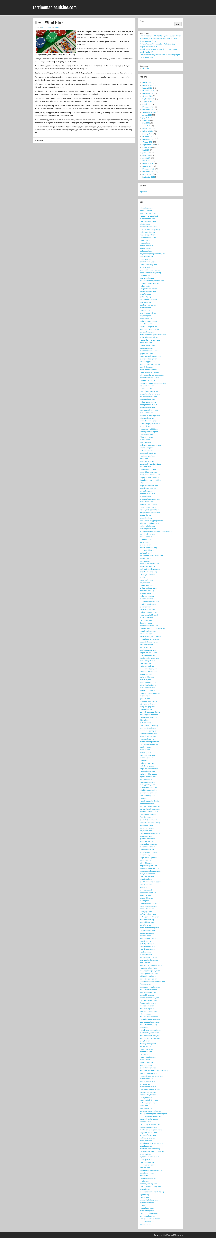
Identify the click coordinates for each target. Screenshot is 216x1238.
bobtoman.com (145, 310)
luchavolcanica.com (147, 828)
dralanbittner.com (146, 450)
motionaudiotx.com (147, 1202)
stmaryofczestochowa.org (149, 725)
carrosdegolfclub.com (147, 380)
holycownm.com (146, 830)
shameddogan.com (147, 922)
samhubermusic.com (147, 1221)
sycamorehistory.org (147, 1065)
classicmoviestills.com (148, 604)
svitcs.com (143, 887)
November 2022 (148, 171)
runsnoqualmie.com (147, 1006)
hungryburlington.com (148, 739)
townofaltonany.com (147, 795)
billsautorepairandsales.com (150, 1124)
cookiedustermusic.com (148, 820)
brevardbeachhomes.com (149, 391)
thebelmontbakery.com (148, 264)
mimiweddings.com (147, 1210)
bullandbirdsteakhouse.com (150, 1019)
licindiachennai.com (147, 218)
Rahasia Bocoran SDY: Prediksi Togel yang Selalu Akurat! (160, 36)
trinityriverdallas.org (147, 550)
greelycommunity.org (147, 690)
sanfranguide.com (146, 617)
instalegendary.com (147, 278)
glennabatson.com (146, 647)
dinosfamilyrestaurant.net (149, 372)
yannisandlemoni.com (148, 453)
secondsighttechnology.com (150, 499)
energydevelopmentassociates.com (153, 383)
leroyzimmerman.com (148, 1173)
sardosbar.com (145, 440)
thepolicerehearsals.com (149, 631)
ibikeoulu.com (145, 720)
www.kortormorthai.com (148, 989)
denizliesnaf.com (146, 879)
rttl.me (142, 1205)
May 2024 (146, 123)
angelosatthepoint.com (148, 865)
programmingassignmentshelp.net (152, 253)
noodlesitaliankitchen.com (149, 283)
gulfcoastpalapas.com (148, 914)
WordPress (166, 1235)
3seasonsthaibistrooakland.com (151, 555)
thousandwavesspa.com (148, 844)
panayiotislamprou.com (148, 326)
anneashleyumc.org (147, 995)
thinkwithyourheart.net (148, 421)
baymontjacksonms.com (149, 793)
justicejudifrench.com (148, 728)
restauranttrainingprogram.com (151, 520)
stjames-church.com (147, 704)
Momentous (178, 1235)
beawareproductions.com (149, 714)
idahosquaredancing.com (149, 431)
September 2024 (148, 112)
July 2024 (145, 117)
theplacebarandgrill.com (149, 857)
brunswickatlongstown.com (150, 741)
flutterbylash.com (146, 1159)
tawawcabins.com (146, 434)
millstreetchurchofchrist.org (150, 1148)
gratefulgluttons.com (147, 593)
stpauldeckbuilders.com (148, 1000)
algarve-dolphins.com (148, 776)
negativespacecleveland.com (150, 801)
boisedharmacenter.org (148, 572)
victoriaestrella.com (147, 841)
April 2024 (146, 126)
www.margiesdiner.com (148, 1011)
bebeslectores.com (146, 367)
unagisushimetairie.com (148, 289)
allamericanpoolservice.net (150, 523)
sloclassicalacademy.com (149, 642)
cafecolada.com (145, 607)
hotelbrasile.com (146, 342)
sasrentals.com (145, 496)
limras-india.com (146, 210)
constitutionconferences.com (150, 882)
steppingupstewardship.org (150, 1038)
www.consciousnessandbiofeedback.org (154, 1070)
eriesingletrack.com (147, 461)
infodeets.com (145, 224)
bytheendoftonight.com (148, 588)
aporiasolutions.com (147, 909)
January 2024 (147, 134)
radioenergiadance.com (148, 321)
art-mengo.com (145, 752)
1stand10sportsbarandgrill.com (151, 480)
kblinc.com (144, 458)
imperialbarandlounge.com (150, 415)
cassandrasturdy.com (147, 599)
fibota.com (144, 1105)
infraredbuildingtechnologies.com (152, 375)
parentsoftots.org (146, 925)
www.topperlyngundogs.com (150, 971)
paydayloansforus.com (148, 262)
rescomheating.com (147, 1208)
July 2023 (145, 150)
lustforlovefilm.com (147, 677)
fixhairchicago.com (147, 876)
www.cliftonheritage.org (148, 1024)
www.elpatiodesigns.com (149, 1100)
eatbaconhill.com (146, 251)
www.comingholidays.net (149, 615)
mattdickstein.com (146, 941)
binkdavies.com (145, 663)
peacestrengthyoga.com (149, 979)
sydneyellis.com (145, 515)
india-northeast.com (147, 399)
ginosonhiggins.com (147, 782)
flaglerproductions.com (148, 652)
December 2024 (148, 107)
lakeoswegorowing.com (148, 1184)
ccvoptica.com (145, 1041)
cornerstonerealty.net (148, 1068)
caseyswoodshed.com (147, 874)
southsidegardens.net (147, 1081)
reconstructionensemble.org (150, 822)
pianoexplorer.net (146, 1078)
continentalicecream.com (149, 658)
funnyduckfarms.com (147, 1165)
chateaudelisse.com (147, 332)
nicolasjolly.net (145, 679)
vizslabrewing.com (146, 448)
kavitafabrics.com (146, 825)
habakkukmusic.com (147, 949)
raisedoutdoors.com (147, 418)
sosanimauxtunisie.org (148, 313)
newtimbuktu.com (146, 245)
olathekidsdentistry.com (148, 472)
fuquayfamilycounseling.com (150, 1186)
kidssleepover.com (146, 256)
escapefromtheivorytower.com (151, 394)
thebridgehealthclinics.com (149, 917)
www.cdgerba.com (146, 1108)
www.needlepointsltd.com (149, 1016)
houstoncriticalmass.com (149, 626)
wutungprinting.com (147, 785)
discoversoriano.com (147, 609)
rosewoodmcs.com (146, 1062)
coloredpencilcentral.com (149, 410)
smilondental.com (146, 491)
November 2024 (148, 109)
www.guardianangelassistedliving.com (153, 1113)
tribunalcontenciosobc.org (149, 639)
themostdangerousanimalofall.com (152, 628)
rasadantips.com (146, 243)
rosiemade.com (145, 466)
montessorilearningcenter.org (151, 1130)
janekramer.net (145, 747)
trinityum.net (145, 1084)
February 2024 (147, 131)
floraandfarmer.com (147, 386)
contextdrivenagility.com (149, 717)
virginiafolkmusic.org (147, 534)
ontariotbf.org (145, 275)
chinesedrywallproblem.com (150, 809)
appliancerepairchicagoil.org (150, 272)
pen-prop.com (145, 962)
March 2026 (146, 82)
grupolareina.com (146, 353)
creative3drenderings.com (149, 927)
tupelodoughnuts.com (148, 469)
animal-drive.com (146, 898)
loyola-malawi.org (146, 580)
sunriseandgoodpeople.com (150, 806)
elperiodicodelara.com (148, 213)
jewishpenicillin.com (147, 526)
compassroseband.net (148, 892)
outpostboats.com (146, 585)
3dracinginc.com (146, 623)
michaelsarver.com (147, 502)
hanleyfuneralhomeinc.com (150, 475)
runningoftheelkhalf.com (149, 973)
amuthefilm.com (146, 674)
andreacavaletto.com (147, 566)
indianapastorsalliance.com (150, 868)
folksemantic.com (146, 437)
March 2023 (146, 161)
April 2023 (146, 158)
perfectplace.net (146, 553)
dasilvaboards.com (146, 644)
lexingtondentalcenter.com (150, 512)
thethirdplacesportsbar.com (150, 1089)
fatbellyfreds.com (146, 1097)
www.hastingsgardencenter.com (151, 1076)
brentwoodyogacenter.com (149, 1033)
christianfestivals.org (147, 771)
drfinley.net (144, 1175)
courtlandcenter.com (147, 847)
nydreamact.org (145, 286)
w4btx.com (144, 483)
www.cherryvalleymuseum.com (151, 356)
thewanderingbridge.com (149, 731)
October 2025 (147, 96)
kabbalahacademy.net (148, 488)
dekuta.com (144, 1054)
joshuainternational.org (148, 957)
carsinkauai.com (146, 1146)
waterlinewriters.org (147, 919)
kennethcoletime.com (148, 736)
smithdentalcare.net (147, 1216)
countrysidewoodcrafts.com (150, 270)
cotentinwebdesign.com (148, 359)
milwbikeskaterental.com (149, 790)
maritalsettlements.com (148, 787)
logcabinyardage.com (147, 933)
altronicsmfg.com (146, 248)
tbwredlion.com (145, 1122)
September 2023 (148, 144)
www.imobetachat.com (148, 938)
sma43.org (144, 1027)
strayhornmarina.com (148, 650)
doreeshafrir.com (146, 709)
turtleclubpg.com (146, 836)
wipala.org (143, 577)
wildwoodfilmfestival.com (149, 337)
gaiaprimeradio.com (147, 755)
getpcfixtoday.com (146, 294)
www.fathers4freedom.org (149, 968)
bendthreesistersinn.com (149, 812)
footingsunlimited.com (148, 1003)
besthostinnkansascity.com (150, 1213)
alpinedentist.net (146, 318)
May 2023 (146, 155)
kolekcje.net (144, 542)
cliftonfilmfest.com (147, 413)
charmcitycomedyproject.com (151, 712)
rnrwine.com (144, 1181)
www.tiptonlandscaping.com (150, 1035)
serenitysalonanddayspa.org (150, 229)
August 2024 (147, 115)
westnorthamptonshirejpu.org (151, 340)
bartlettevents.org (146, 348)
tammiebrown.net (146, 758)
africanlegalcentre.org (148, 685)
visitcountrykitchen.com (148, 774)
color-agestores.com (147, 574)
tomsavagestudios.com (148, 528)
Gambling (40, 140)
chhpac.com (144, 1197)
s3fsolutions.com (146, 388)
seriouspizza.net (146, 890)
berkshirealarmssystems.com (150, 445)
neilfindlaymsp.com (147, 849)
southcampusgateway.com (149, 329)
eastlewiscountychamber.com (150, 636)
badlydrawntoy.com (147, 944)
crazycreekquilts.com (147, 661)
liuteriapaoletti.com (147, 803)
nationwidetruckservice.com (150, 833)
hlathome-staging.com (148, 507)
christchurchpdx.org (147, 666)
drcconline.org (145, 855)
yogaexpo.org (145, 561)
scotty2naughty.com (147, 706)
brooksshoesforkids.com (148, 903)
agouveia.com (145, 1189)
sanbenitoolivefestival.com (149, 601)
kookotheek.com (146, 324)
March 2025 (146, 104)
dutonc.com (144, 760)
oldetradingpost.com (147, 361)
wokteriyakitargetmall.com (149, 510)
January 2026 (147, 88)
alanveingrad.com (146, 779)
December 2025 (148, 91)
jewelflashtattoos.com (148, 291)
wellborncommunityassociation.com (153, 334)
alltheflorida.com (146, 1140)
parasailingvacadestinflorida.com (152, 1151)
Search (142, 21)
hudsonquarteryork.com (148, 1103)
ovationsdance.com (147, 537)
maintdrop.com (145, 307)
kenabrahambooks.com (148, 669)
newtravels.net (145, 259)
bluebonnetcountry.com (148, 299)
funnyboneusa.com (147, 817)
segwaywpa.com (146, 911)
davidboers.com (145, 936)
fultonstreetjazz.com (147, 345)
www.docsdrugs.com (147, 1008)
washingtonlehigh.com (148, 1043)
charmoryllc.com (146, 620)
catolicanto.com (146, 545)
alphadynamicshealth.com (149, 1157)
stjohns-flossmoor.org (148, 814)
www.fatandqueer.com (148, 992)
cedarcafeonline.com (147, 232)
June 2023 (146, 153)
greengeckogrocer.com (148, 504)
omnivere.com (145, 240)
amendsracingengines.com (150, 987)
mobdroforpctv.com (147, 596)
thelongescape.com (147, 763)
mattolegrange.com (147, 766)
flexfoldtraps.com (146, 984)
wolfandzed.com (146, 1051)
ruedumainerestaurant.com (150, 693)
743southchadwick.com (148, 396)
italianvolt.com (145, 442)
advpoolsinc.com (146, 863)
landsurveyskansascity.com (149, 998)
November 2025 (148, 93)
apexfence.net (145, 1224)
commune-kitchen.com (148, 671)
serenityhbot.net (146, 954)
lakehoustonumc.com (147, 946)
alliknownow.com (146, 634)
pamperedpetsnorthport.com (150, 464)
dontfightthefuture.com (148, 404)
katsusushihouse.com (147, 688)
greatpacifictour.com (147, 838)
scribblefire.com (145, 558)
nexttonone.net (145, 952)
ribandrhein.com (146, 539)
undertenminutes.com (148, 237)
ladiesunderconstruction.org (150, 364)
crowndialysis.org (146, 518)
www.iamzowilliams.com (148, 1073)
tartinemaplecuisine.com (55, 7)
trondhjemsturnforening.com (150, 1116)
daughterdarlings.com (148, 221)
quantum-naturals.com (148, 1127)
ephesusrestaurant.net (148, 1092)
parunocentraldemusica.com (150, 1111)
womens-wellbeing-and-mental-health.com (156, 531)
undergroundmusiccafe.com (150, 1219)
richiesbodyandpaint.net (149, 216)
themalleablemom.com (148, 733)
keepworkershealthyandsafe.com (152, 280)
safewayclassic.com (147, 267)
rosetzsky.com (145, 696)
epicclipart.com (145, 302)
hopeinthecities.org (147, 590)
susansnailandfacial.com (149, 960)
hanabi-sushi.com (146, 1049)
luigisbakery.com (146, 1046)
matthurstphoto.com (147, 1138)
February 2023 (147, 163)
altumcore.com (145, 895)
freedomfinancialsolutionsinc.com (152, 981)
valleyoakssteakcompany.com (150, 871)
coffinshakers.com (146, 723)
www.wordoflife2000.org (149, 429)
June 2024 (146, 120)
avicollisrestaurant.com (148, 852)
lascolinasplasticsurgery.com (150, 1022)
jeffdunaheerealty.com (148, 976)
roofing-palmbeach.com (149, 402)
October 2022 (147, 174)
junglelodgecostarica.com (149, 768)
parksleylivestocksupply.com (150, 569)
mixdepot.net (145, 1060)
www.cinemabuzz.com (148, 1057)
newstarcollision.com (147, 493)
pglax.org (143, 798)
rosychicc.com (145, 582)
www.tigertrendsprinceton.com (151, 965)
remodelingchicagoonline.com (151, 1030)
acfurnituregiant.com (147, 235)
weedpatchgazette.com (148, 456)
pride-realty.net (145, 1154)
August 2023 (147, 147)
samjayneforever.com (148, 1135)
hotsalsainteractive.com (148, 227)
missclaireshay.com (147, 208)
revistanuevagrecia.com (148, 701)
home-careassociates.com (149, 564)
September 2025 (148, 99)
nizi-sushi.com (145, 750)
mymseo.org (144, 1194)
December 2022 (148, 169)
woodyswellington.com (148, 1095)
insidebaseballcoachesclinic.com (151, 1143)
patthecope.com (146, 884)
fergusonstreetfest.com (148, 1132)
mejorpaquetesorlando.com (150, 477)
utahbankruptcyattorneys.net (150, 423)
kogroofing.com (145, 315)
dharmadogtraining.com (149, 1200)
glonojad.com (145, 698)
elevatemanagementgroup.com (151, 1170)
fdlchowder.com (145, 1014)
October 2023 (147, 142)
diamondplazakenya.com (149, 1119)
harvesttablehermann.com (149, 377)
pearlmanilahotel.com (148, 305)
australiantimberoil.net (148, 369)
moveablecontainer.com (149, 351)
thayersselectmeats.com (148, 906)
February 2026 (147, 85)
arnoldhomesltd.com (147, 407)
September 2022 (148, 177)
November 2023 (148, 139)
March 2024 (146, 128)
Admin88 (57, 27)
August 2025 (147, 101)
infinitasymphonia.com (148, 682)
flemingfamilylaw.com (148, 1178)
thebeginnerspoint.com (148, 612)
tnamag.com (144, 900)
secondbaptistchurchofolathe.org (152, 1192)
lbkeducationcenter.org (148, 547)
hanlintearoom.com (147, 1162)
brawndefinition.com (147, 655)
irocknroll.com (145, 426)
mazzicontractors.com (148, 1086)
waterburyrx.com (146, 860)
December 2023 (148, 136)
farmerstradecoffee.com (149, 930)
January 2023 (147, 166)
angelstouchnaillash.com (149, 485)
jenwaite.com (145, 1167)
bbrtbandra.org (145, 297)
